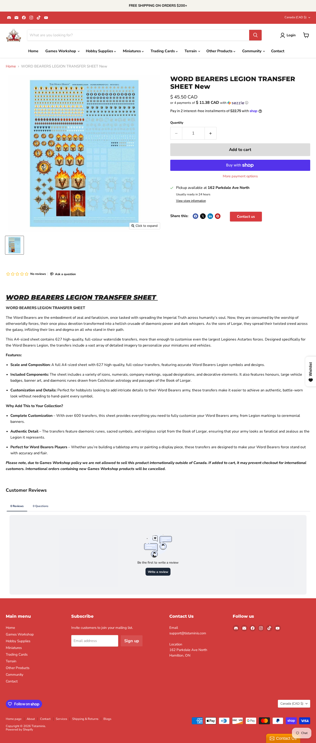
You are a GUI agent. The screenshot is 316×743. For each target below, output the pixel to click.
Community (252, 51)
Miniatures (132, 51)
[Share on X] (203, 216)
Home (33, 51)
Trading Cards (163, 51)
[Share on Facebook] (195, 216)
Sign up (131, 641)
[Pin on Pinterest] (217, 216)
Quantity (176, 123)
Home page (14, 719)
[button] (240, 103)
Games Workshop (61, 51)
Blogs (107, 719)
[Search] (255, 35)
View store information (191, 201)
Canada (296, 17)
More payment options (240, 176)
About (31, 719)
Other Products (219, 51)
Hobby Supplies (100, 51)
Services (61, 719)
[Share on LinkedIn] (210, 216)
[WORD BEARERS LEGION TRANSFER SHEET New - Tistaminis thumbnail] (14, 245)
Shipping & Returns (85, 719)
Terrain (191, 51)
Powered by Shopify (19, 730)
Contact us (246, 216)
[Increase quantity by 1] (211, 133)
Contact (277, 51)
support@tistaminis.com (187, 633)
